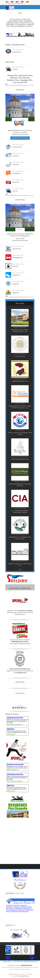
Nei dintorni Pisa (17, 147)
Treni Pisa (15, 266)
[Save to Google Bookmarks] (15, 707)
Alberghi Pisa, (13, 75)
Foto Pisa (15, 191)
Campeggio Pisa (26, 80)
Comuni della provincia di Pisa (20, 240)
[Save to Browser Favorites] (26, 707)
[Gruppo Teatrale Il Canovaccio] (20, 551)
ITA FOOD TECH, (20, 356)
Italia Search (34, 961)
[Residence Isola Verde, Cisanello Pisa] (20, 317)
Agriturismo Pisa (25, 75)
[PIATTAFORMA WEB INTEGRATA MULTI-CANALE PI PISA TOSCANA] (20, 950)
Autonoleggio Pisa (17, 257)
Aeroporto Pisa (16, 248)
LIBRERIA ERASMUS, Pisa (20, 381)
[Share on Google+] (17, 707)
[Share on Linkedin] (19, 707)
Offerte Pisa (15, 182)
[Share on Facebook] (13, 707)
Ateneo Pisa (15, 284)
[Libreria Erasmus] (20, 369)
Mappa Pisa (15, 292)
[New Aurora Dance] (20, 447)
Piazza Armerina (18, 961)
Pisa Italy (22, 976)
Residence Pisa (16, 78)
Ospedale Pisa (16, 275)
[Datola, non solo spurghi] (20, 420)
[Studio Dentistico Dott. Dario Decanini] (20, 394)
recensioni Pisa (16, 173)
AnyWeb (4, 961)
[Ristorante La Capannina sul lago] (20, 525)
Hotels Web (27, 961)
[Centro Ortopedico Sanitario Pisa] (20, 471)
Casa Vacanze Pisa (20, 82)
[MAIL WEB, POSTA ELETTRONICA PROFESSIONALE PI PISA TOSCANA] (30, 950)
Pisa (9, 961)
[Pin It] (22, 707)
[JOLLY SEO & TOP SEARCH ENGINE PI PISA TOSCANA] (10, 950)
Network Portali (19, 3)
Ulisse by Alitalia (20, 238)
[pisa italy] (12, 1)
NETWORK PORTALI (26, 965)
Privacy (27, 976)
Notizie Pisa (15, 164)
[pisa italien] (22, 1)
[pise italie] (17, 1)
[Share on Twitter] (24, 707)
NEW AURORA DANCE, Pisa (19, 459)
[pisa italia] (7, 1)
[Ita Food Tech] (20, 344)
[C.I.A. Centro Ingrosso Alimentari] (20, 498)
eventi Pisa (15, 156)
